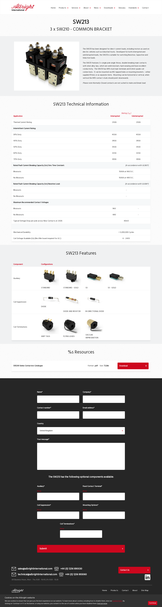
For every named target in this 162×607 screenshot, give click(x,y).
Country (40, 423)
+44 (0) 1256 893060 (76, 574)
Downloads (108, 8)
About (86, 8)
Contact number (44, 407)
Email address (89, 407)
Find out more (102, 603)
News (96, 8)
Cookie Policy (117, 601)
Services (75, 8)
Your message (43, 439)
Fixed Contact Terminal (92, 486)
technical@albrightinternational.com (37, 574)
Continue (152, 603)
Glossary (121, 8)
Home (53, 8)
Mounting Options (90, 505)
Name (40, 392)
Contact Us (124, 570)
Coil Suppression (44, 505)
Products (62, 8)
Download (123, 365)
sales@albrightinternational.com (35, 569)
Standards (133, 8)
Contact (145, 8)
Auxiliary (41, 486)
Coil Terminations (67, 523)
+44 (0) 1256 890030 (71, 569)
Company (87, 392)
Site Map (144, 590)
